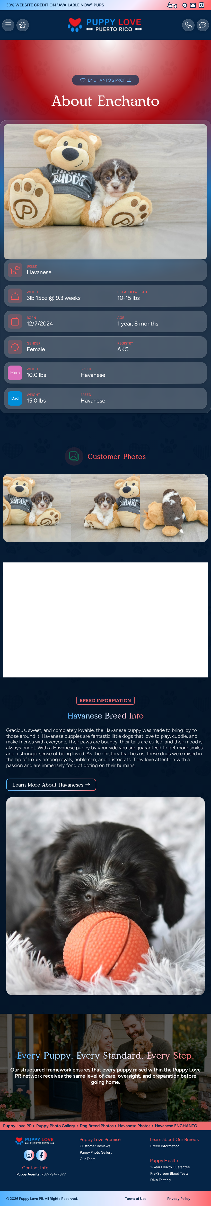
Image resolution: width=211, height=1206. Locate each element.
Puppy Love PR (17, 1125)
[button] (185, 5)
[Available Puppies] (22, 25)
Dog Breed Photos (96, 1125)
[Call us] (188, 25)
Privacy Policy (178, 1199)
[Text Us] (203, 25)
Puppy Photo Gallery (55, 1125)
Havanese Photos (134, 1125)
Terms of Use (135, 1199)
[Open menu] (8, 25)
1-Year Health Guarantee (170, 1167)
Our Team (87, 1159)
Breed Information (165, 1146)
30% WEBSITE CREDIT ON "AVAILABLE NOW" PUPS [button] (55, 5)
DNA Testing (160, 1180)
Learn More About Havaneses (47, 785)
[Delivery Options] (173, 5)
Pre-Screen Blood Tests (169, 1173)
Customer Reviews (95, 1146)
